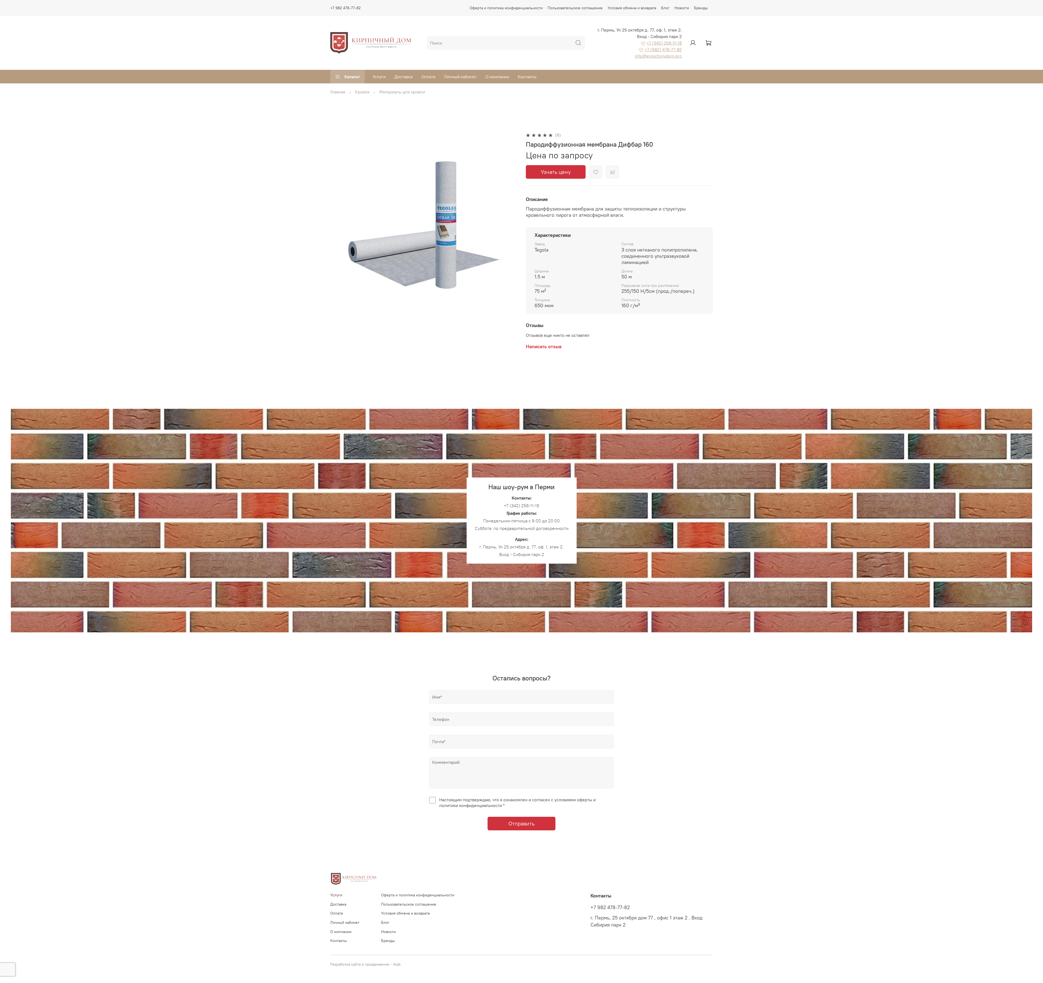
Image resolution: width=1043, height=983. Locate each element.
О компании (497, 76)
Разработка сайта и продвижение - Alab (365, 964)
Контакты (527, 76)
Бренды (701, 7)
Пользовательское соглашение (575, 7)
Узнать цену (556, 171)
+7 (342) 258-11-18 (664, 43)
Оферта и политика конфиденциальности (506, 7)
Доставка (403, 76)
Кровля (362, 92)
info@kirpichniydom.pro (658, 56)
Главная (337, 92)
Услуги (379, 76)
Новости (681, 7)
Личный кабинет (460, 76)
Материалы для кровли (402, 92)
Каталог (352, 76)
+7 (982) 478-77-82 (663, 49)
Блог (665, 7)
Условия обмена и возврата (632, 7)
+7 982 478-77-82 (345, 7)
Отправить (521, 823)
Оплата (428, 76)
